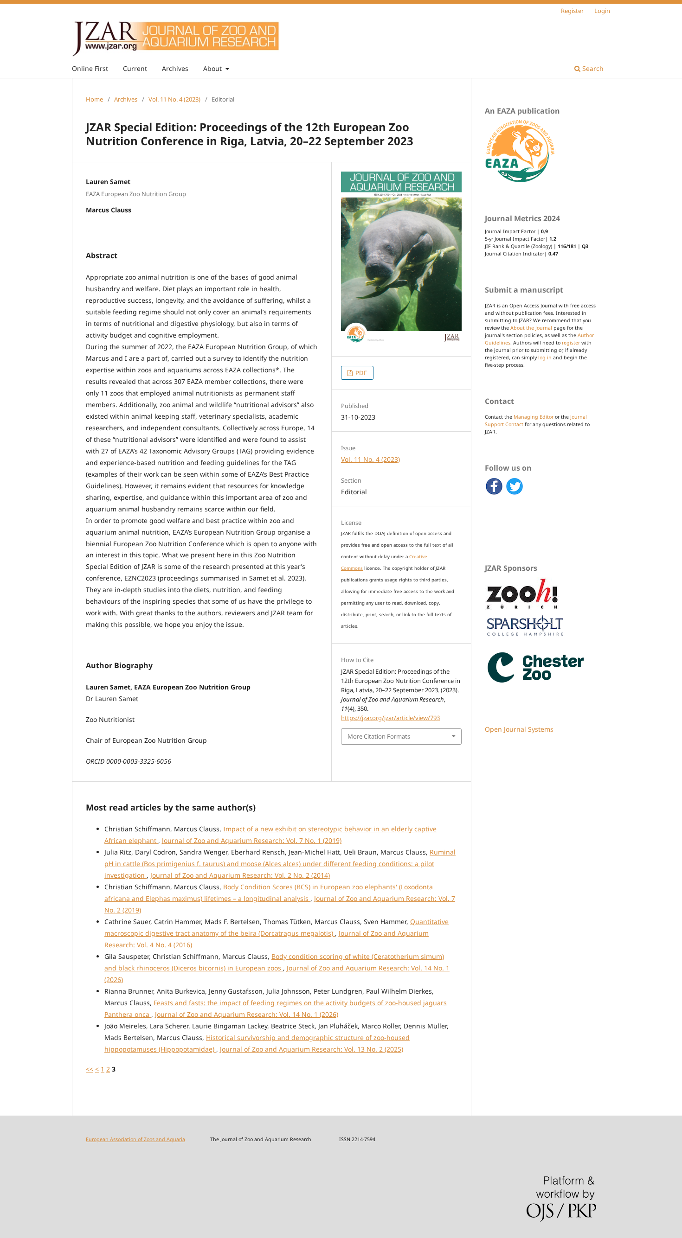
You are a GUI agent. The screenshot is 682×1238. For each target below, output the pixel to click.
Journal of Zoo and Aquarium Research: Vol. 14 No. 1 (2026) (246, 1014)
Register (572, 10)
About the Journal (531, 328)
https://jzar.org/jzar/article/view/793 (390, 718)
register (571, 342)
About (213, 68)
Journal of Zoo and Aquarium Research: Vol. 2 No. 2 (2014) (240, 875)
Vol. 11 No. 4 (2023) (174, 99)
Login (602, 10)
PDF (360, 373)
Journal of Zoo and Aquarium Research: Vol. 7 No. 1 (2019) (251, 840)
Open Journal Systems (519, 729)
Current (135, 68)
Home (94, 99)
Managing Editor (533, 417)
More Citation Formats (378, 736)
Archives (175, 68)
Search (592, 68)
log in (545, 357)
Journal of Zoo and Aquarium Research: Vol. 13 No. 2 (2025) (311, 1049)
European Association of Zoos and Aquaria (135, 1139)
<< (89, 1069)
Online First (90, 68)
